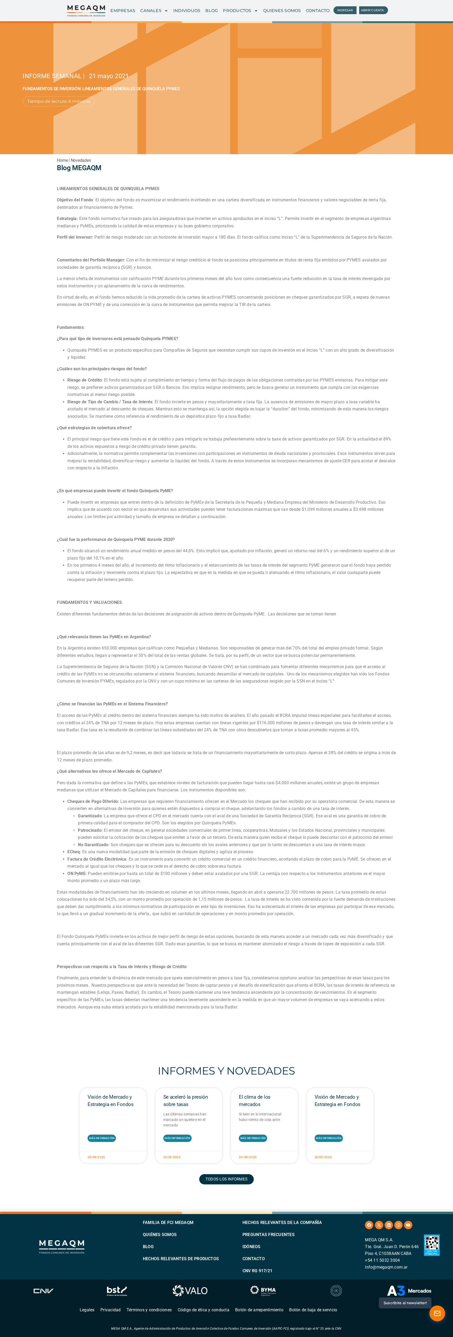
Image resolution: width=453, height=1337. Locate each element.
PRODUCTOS (237, 10)
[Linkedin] (389, 1225)
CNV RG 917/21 (257, 1270)
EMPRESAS (122, 10)
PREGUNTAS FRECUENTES (268, 1234)
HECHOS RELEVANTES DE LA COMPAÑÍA (282, 1222)
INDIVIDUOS (186, 10)
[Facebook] (369, 1225)
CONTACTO (318, 10)
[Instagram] (398, 1225)
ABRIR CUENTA (372, 10)
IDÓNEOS (251, 1246)
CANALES (150, 10)
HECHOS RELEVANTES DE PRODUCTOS (181, 1258)
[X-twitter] (379, 1225)
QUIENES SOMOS (282, 10)
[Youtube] (408, 1225)
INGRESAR (345, 10)
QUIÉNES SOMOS (160, 1234)
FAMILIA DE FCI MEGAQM (168, 1222)
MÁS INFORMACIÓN (102, 1138)
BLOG (211, 10)
